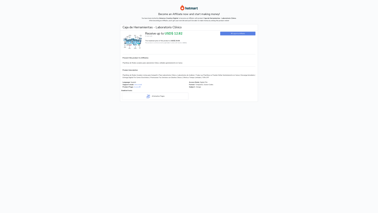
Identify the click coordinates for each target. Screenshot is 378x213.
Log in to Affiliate (239, 33)
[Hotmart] (189, 8)
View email (138, 85)
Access (136, 87)
